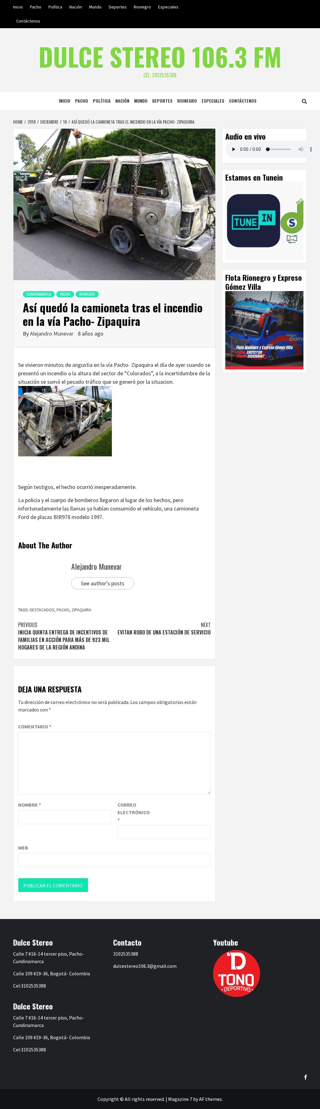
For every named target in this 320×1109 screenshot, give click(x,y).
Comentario (34, 726)
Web (23, 848)
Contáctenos (28, 21)
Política (55, 7)
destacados (42, 610)
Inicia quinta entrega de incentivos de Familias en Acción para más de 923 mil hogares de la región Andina (64, 636)
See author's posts (102, 583)
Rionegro (142, 7)
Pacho (35, 7)
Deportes (118, 7)
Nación (75, 7)
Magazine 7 (180, 1099)
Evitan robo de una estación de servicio (164, 628)
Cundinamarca (39, 294)
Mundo (95, 7)
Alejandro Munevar (52, 333)
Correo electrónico (133, 812)
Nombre (29, 805)
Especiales (168, 7)
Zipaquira (81, 610)
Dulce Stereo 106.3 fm (160, 56)
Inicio (18, 7)
